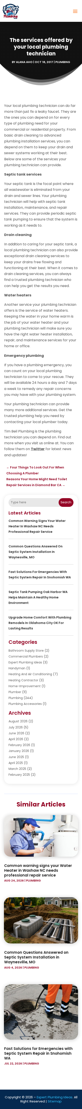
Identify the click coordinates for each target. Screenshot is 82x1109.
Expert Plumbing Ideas (25, 662)
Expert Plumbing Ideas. (55, 1097)
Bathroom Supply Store (26, 650)
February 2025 (19, 774)
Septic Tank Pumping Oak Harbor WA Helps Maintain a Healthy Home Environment (38, 597)
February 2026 (19, 745)
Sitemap (55, 1101)
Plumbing (62, 62)
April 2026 (16, 739)
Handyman (17, 668)
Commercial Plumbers (26, 656)
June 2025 (16, 757)
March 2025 (17, 769)
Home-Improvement (25, 686)
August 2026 (18, 721)
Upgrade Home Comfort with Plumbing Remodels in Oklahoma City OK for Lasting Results (40, 623)
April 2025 (16, 763)
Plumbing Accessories (25, 704)
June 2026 (16, 733)
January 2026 (19, 751)
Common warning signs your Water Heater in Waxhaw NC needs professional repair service (37, 526)
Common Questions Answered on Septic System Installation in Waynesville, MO (36, 551)
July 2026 (16, 727)
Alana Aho (24, 62)
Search (66, 502)
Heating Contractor (23, 680)
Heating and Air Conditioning (30, 674)
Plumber (15, 692)
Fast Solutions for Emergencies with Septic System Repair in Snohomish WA (38, 1053)
